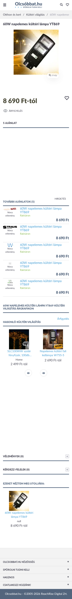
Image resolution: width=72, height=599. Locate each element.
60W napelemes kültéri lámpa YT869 (41, 210)
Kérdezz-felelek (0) (16, 469)
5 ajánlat (10, 123)
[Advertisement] (36, 168)
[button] (66, 5)
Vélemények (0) (13, 456)
